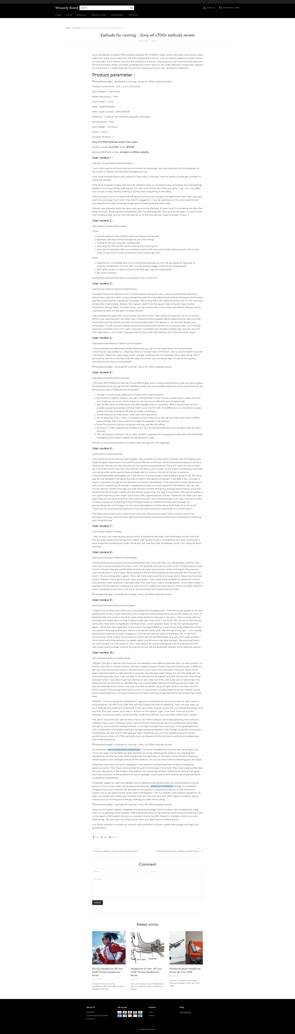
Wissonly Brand (66, 8)
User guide (76, 28)
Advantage (117, 15)
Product (82, 15)
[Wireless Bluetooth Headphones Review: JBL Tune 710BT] (186, 947)
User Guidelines (185, 1012)
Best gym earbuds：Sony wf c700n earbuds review (116, 851)
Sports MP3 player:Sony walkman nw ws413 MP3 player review (178, 851)
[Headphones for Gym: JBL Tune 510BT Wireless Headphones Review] (147, 947)
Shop (69, 15)
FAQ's (151, 1012)
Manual (151, 1015)
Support (133, 15)
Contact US (90, 1019)
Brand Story (99, 15)
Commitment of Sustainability (97, 1015)
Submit (97, 902)
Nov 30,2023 (96, 979)
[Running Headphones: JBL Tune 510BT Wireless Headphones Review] (109, 947)
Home (58, 15)
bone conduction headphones (124, 749)
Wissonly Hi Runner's (162, 786)
